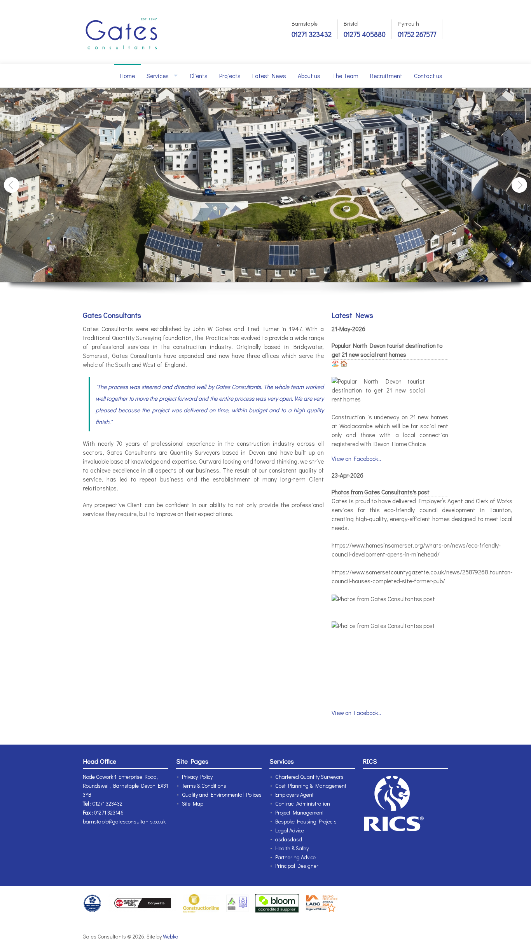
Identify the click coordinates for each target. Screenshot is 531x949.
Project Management (299, 812)
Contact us (428, 76)
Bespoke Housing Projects (306, 821)
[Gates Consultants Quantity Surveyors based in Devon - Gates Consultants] (122, 32)
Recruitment (386, 76)
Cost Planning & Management (310, 785)
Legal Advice (289, 830)
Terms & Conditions (204, 785)
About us (309, 76)
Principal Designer (296, 865)
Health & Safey (292, 848)
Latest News (269, 76)
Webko (170, 936)
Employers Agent (294, 794)
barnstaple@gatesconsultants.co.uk (124, 821)
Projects (230, 76)
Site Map (192, 803)
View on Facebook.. (356, 458)
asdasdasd (288, 839)
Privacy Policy (197, 776)
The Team (345, 76)
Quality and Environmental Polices (222, 794)
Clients (199, 76)
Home (127, 76)
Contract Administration (302, 803)
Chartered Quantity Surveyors (309, 776)
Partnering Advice (295, 857)
